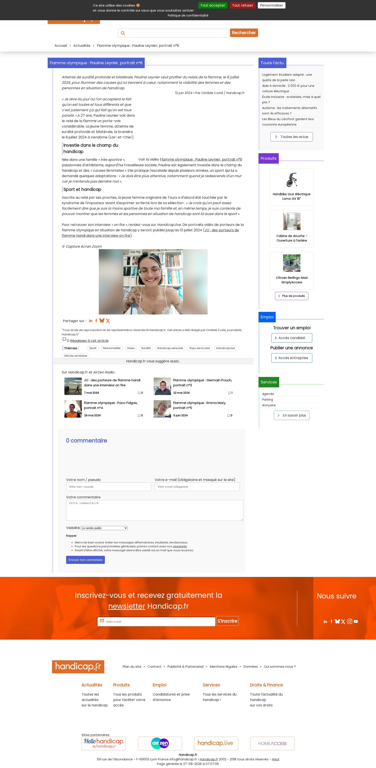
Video (131, 348)
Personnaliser (271, 5)
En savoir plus (294, 415)
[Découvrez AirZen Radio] (160, 743)
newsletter (126, 606)
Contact (154, 666)
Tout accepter (212, 5)
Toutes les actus (294, 136)
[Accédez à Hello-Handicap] (104, 743)
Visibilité (73, 527)
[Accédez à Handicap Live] (216, 743)
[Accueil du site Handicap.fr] (78, 667)
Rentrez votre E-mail (78, 621)
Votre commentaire (83, 497)
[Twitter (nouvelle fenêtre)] (108, 321)
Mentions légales (223, 666)
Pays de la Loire (200, 348)
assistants (180, 546)
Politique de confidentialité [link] (188, 15)
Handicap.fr (209, 759)
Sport (92, 348)
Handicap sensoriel (170, 348)
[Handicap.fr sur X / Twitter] (343, 621)
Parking (267, 399)
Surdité (146, 348)
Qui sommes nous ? (280, 666)
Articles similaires (75, 356)
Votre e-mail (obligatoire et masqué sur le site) (195, 479)
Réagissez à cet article (89, 340)
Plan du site (132, 666)
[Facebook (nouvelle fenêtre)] (96, 321)
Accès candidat (292, 337)
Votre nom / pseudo (83, 479)
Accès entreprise (293, 357)
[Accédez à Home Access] (272, 743)
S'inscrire (227, 621)
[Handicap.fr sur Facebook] (331, 621)
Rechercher (244, 33)
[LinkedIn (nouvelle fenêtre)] (90, 321)
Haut (275, 759)
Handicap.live (225, 348)
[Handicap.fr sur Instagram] (349, 621)
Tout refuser (242, 5)
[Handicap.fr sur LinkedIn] (325, 621)
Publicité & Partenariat (186, 666)
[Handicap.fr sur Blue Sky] (337, 621)
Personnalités (112, 348)
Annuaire (269, 405)
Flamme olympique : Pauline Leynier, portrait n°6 (201, 159)
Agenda (268, 394)
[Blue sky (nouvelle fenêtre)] (101, 321)
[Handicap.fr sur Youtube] (355, 621)
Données (250, 666)
